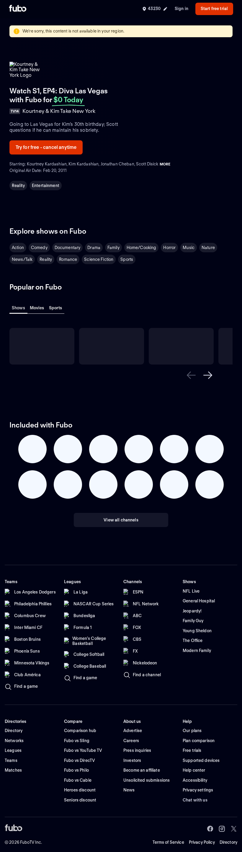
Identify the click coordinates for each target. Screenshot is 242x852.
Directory (228, 842)
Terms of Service (168, 842)
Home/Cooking (141, 247)
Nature (208, 247)
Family (113, 247)
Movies (37, 307)
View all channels (121, 520)
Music (188, 247)
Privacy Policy (202, 842)
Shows (18, 307)
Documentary (68, 247)
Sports (126, 259)
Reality (18, 185)
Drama (93, 247)
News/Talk (22, 259)
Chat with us (195, 800)
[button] (191, 375)
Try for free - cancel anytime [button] (46, 147)
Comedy (39, 247)
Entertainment (45, 185)
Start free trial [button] (214, 8)
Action (18, 247)
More (165, 164)
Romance (68, 259)
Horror (169, 247)
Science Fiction (98, 259)
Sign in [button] (181, 8)
